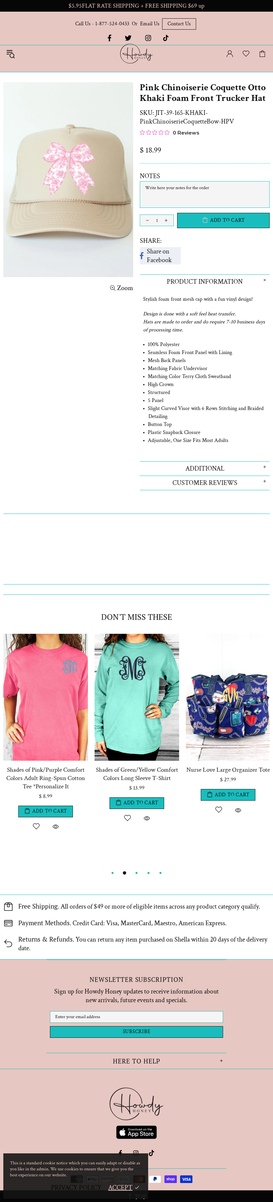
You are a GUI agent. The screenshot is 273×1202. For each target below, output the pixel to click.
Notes (150, 176)
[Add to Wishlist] (45, 818)
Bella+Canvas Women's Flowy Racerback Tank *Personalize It (146, 774)
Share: (151, 240)
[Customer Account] (230, 54)
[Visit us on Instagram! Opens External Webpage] (148, 38)
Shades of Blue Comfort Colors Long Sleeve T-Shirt (55, 774)
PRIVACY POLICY (76, 1187)
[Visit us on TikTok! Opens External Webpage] (166, 38)
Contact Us (179, 23)
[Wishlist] (246, 54)
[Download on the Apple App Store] (136, 1133)
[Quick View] (64, 818)
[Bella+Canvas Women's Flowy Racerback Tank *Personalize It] (146, 637)
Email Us (149, 23)
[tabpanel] (55, 747)
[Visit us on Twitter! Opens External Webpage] (128, 38)
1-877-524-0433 (112, 23)
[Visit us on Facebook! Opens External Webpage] (109, 38)
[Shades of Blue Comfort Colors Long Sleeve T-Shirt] (55, 637)
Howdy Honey (136, 54)
